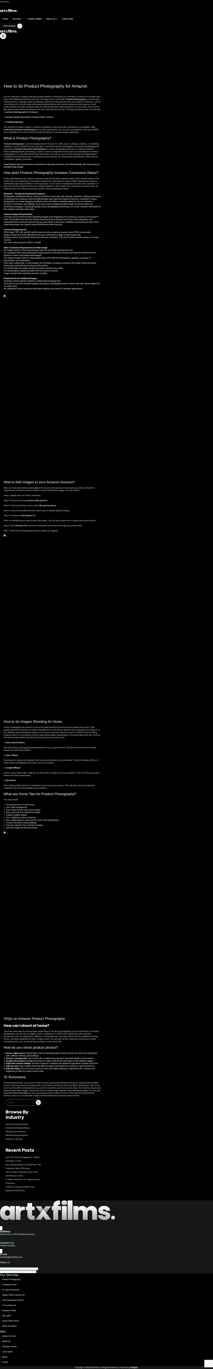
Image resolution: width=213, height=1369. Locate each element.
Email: (3, 1254)
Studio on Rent (35, 19)
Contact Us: (7, 1242)
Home (5, 19)
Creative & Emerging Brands (18, 1128)
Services (17, 19)
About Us (50, 19)
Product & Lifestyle (14, 1139)
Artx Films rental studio (18, 1093)
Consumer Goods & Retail (17, 1124)
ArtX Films (4, 1)
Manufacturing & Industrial (17, 1135)
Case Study (67, 19)
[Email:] (1, 1251)
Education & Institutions (16, 1131)
